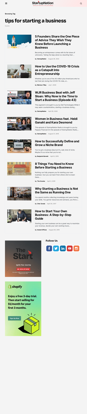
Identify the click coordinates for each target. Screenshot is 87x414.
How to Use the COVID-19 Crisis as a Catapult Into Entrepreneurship (57, 70)
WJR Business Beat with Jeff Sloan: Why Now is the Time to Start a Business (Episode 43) (56, 96)
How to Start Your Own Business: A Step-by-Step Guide (53, 214)
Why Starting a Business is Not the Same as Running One (56, 190)
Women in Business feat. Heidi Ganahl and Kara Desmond (56, 120)
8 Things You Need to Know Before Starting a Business (54, 165)
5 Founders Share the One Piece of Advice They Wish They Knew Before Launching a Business (57, 42)
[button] (6, 3)
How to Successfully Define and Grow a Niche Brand (57, 143)
